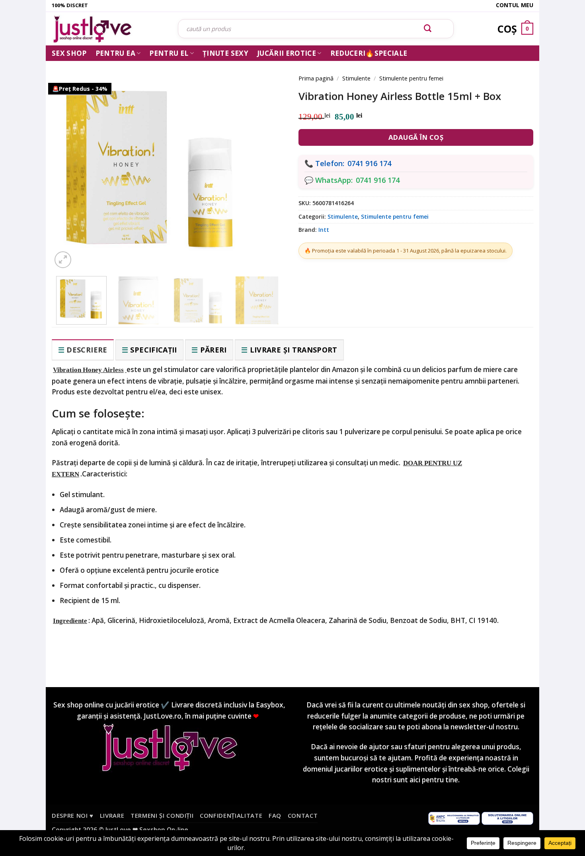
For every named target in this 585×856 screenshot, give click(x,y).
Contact (303, 815)
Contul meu (514, 5)
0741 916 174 (369, 163)
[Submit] (428, 28)
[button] (63, 259)
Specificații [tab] (153, 350)
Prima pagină (315, 78)
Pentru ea (115, 53)
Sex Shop (69, 53)
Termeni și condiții (162, 815)
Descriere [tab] (86, 350)
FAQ (275, 815)
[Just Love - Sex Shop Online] (109, 28)
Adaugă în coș (416, 137)
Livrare (112, 815)
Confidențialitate (231, 815)
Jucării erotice (286, 53)
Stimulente (356, 78)
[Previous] (69, 160)
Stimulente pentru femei (411, 78)
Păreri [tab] (213, 350)
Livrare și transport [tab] (293, 350)
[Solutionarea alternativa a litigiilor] (454, 817)
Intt (323, 229)
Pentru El (168, 53)
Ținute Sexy (225, 53)
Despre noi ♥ (73, 815)
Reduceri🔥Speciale (369, 53)
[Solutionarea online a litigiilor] (507, 817)
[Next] (268, 160)
